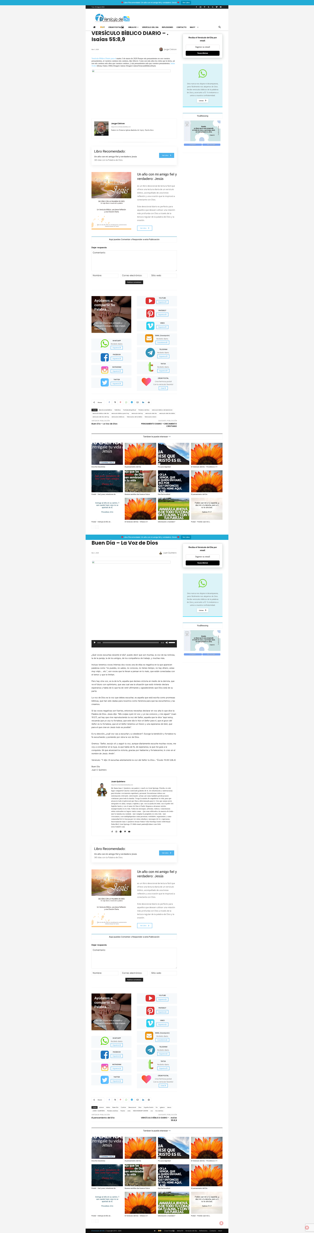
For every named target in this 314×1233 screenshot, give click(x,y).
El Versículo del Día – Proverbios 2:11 (204, 467)
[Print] (148, 402)
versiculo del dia (151, 413)
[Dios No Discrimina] (107, 454)
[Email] (137, 402)
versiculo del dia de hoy (100, 417)
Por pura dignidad (164, 467)
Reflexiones (167, 27)
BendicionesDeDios (105, 410)
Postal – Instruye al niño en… (101, 522)
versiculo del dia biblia (167, 413)
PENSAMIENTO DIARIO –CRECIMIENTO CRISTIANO (159, 425)
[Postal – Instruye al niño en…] (107, 509)
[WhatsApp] (126, 402)
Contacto (181, 27)
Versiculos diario (150, 417)
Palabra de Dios (143, 410)
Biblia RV (132, 27)
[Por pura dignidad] (173, 454)
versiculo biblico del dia (100, 413)
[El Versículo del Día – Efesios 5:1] (140, 509)
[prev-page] (93, 527)
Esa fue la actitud (164, 494)
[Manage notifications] (307, 1228)
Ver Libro (186, 2)
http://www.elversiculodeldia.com (121, 127)
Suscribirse (202, 53)
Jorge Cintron (170, 49)
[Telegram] (131, 402)
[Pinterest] (204, 7)
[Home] (95, 27)
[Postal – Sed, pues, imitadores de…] (107, 481)
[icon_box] (111, 344)
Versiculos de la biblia (134, 417)
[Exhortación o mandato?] (173, 509)
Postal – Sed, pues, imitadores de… (104, 494)
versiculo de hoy (137, 413)
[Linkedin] (143, 402)
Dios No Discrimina (98, 467)
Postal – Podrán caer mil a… (201, 522)
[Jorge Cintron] (161, 49)
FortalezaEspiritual (129, 410)
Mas (192, 27)
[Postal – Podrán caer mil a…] (206, 509)
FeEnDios (118, 410)
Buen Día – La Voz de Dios (104, 423)
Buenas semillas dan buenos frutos (137, 494)
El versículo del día (98, 1231)
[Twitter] (212, 7)
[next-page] (96, 527)
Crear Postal (114, 27)
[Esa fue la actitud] (173, 481)
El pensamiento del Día (133, 467)
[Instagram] (200, 7)
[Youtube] (220, 7)
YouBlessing (202, 116)
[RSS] (208, 7)
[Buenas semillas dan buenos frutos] (140, 481)
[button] (219, 27)
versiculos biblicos (117, 417)
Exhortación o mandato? (166, 522)
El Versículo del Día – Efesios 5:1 (136, 522)
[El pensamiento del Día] (140, 454)
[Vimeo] (216, 7)
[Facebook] (196, 7)
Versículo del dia (150, 27)
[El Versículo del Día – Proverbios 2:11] (206, 454)
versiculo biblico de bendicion (162, 410)
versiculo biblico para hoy (120, 413)
